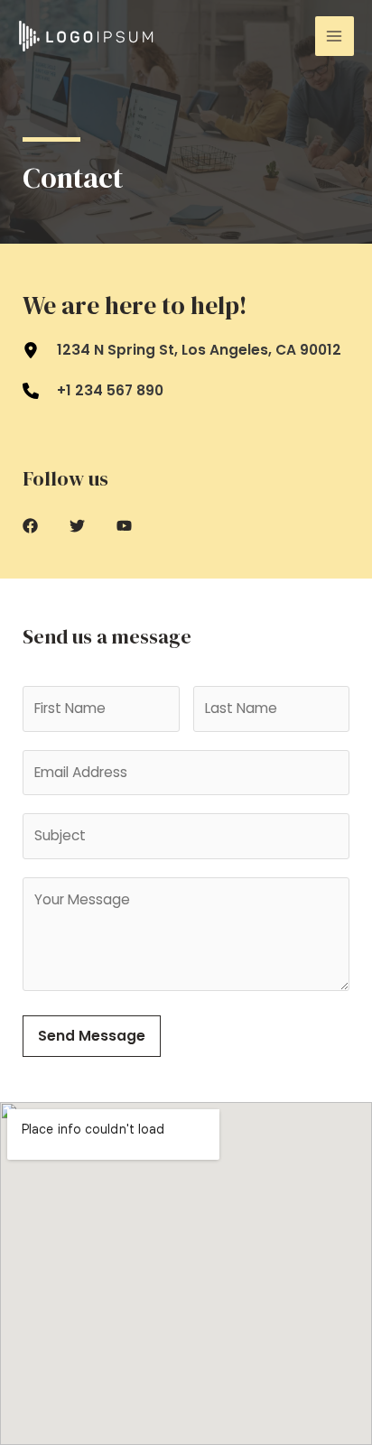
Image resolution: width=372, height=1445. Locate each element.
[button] (30, 525)
